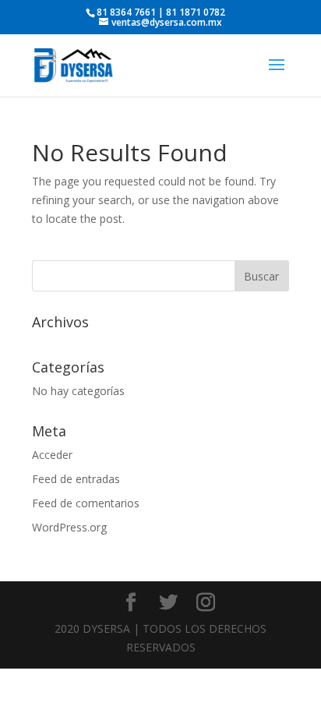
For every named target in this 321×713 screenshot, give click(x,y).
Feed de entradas (76, 478)
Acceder (52, 454)
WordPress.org (69, 527)
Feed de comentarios (85, 503)
